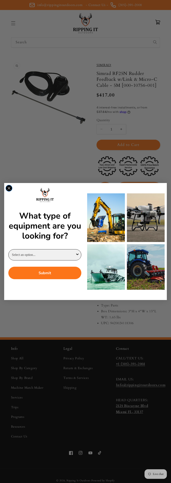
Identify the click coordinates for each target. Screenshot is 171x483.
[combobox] (43, 254)
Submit (45, 272)
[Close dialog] (9, 188)
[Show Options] (77, 254)
